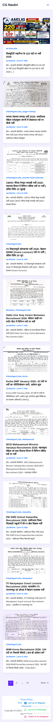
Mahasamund (28, 439)
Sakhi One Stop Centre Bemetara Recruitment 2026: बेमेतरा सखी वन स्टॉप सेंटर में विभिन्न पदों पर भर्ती (25, 318)
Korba (24, 376)
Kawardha (26, 512)
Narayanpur (27, 578)
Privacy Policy (26, 699)
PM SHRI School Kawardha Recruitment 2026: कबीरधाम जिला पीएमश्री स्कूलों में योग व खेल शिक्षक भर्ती (24, 520)
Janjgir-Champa (29, 112)
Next (45, 683)
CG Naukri (10, 5)
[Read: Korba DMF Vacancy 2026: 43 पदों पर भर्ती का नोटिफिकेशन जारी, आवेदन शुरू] (26, 358)
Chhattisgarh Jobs (13, 112)
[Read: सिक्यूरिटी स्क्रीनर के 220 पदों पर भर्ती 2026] (26, 31)
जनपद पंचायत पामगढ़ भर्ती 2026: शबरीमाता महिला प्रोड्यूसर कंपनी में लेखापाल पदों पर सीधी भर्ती (25, 119)
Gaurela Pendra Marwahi (32, 178)
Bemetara (10, 310)
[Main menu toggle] (48, 5)
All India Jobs (11, 49)
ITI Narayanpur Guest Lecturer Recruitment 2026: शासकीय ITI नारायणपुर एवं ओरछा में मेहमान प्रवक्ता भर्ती (25, 586)
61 (28, 683)
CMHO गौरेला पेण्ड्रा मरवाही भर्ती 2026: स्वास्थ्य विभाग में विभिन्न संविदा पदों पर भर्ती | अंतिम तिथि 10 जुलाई (26, 186)
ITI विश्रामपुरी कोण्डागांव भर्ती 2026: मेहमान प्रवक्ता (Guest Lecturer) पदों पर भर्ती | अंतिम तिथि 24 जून (26, 252)
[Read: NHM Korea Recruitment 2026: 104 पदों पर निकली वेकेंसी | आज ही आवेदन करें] (26, 627)
